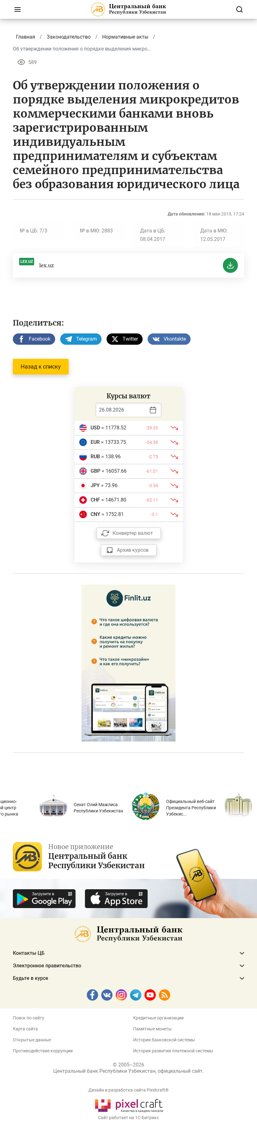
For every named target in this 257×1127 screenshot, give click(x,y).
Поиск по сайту (28, 1017)
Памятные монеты (152, 1028)
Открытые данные (32, 1039)
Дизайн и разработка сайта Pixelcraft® (128, 1089)
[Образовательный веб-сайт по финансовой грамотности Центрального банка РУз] (128, 662)
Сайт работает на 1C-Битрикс (128, 1117)
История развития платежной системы (173, 1050)
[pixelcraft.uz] (128, 1104)
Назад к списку (41, 366)
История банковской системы (164, 1039)
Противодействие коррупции (43, 1050)
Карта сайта (25, 1028)
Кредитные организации (158, 1017)
